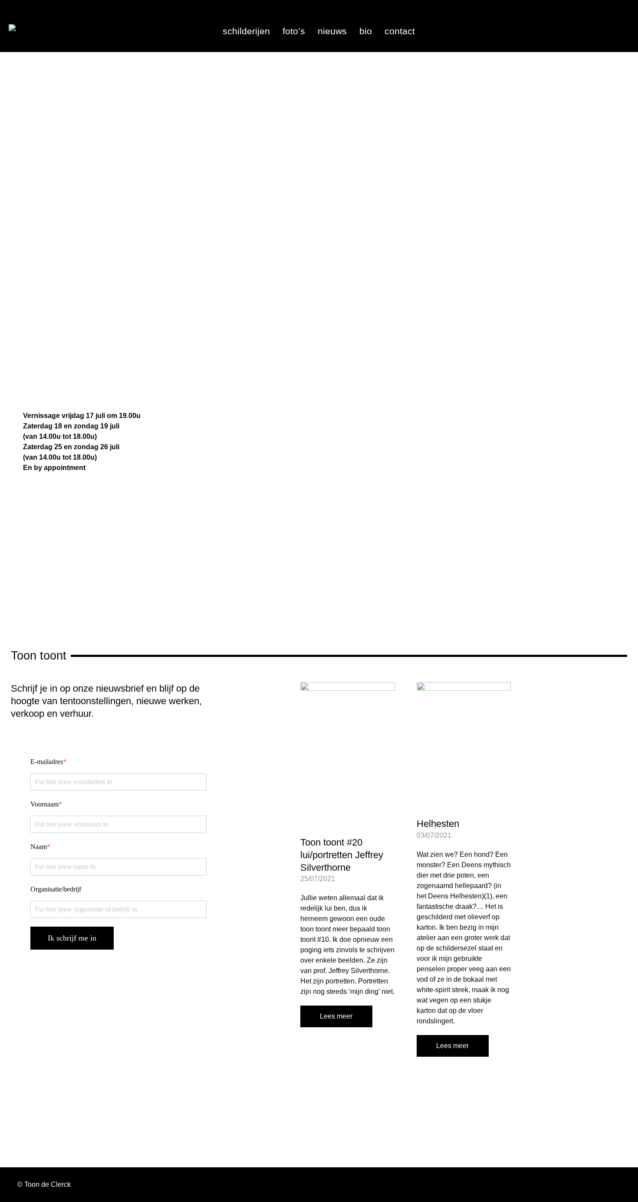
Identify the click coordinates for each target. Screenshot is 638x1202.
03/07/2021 (434, 835)
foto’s (294, 31)
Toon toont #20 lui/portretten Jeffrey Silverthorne (341, 855)
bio (365, 31)
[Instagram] (584, 21)
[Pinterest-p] (618, 21)
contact (400, 31)
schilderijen (246, 31)
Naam (38, 846)
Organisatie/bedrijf (55, 889)
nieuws (332, 31)
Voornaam (44, 804)
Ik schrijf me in (72, 938)
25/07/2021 (317, 878)
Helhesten (438, 823)
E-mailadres (46, 761)
